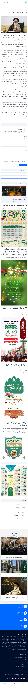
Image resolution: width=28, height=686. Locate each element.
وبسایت (25, 156)
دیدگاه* (25, 136)
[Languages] (4, 2)
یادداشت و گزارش (22, 183)
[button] (16, 201)
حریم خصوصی (23, 664)
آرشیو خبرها (24, 662)
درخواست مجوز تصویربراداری (20, 657)
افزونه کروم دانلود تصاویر (21, 666)
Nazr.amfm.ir (9, 314)
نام (26, 145)
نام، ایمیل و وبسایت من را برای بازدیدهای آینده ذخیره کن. (13, 161)
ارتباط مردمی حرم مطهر (21, 659)
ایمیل (25, 150)
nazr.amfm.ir (17, 432)
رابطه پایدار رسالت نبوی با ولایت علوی (18, 199)
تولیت (25, 123)
